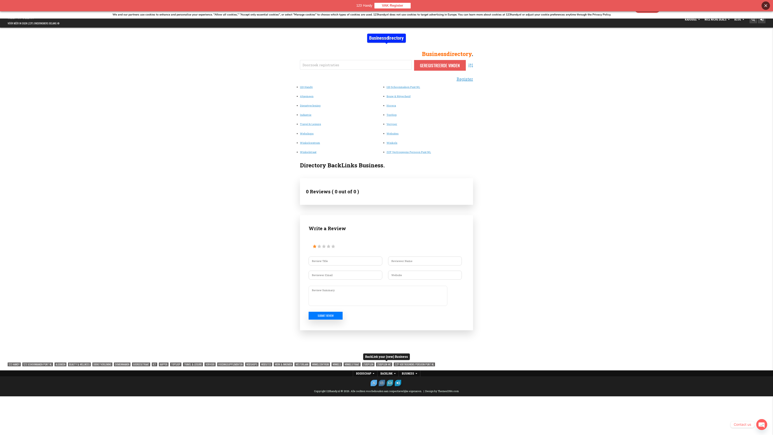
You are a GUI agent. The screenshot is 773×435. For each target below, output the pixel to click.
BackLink (386, 373)
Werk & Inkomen (283, 364)
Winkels (391, 143)
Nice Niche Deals (715, 19)
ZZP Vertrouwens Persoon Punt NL (408, 152)
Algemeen (306, 96)
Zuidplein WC (384, 364)
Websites (392, 133)
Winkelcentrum (310, 143)
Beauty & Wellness (79, 364)
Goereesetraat (141, 364)
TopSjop (391, 115)
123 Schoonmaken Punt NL (403, 87)
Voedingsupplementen (230, 364)
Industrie (305, 115)
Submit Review (326, 316)
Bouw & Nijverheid (398, 96)
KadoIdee (691, 19)
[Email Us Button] (390, 383)
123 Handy (306, 87)
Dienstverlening (310, 105)
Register (465, 79)
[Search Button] (753, 19)
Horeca (391, 105)
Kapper (163, 364)
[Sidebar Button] (761, 19)
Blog (737, 19)
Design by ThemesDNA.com (442, 391)
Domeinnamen (122, 364)
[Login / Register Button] (398, 383)
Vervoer (391, 124)
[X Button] (374, 383)
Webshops (307, 133)
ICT (154, 364)
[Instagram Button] (382, 383)
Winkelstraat (308, 152)
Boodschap (363, 373)
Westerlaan (302, 364)
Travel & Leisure (310, 124)
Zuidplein (368, 364)
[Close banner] (766, 5)
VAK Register (392, 5)
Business (408, 373)
